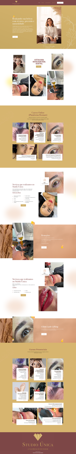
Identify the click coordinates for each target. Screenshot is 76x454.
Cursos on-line (54, 2)
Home (39, 2)
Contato (24, 141)
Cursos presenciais (47, 2)
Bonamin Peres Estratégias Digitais (38, 452)
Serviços (43, 2)
